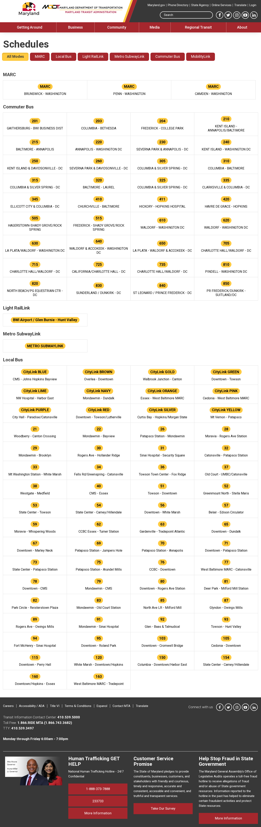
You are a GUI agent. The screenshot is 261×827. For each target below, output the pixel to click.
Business (75, 27)
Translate (240, 5)
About (242, 27)
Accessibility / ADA (31, 706)
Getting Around (29, 27)
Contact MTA (121, 706)
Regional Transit (198, 27)
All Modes (15, 56)
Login (252, 5)
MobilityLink (200, 56)
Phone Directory (178, 5)
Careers (8, 706)
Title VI (54, 706)
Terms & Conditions (78, 706)
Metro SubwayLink (129, 56)
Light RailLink (93, 56)
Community (116, 27)
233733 (97, 801)
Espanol (102, 706)
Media (155, 27)
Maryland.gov (156, 5)
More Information (105, 813)
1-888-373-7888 (98, 789)
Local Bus (64, 56)
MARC (40, 56)
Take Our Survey (163, 808)
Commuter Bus (167, 56)
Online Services (221, 5)
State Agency (200, 5)
